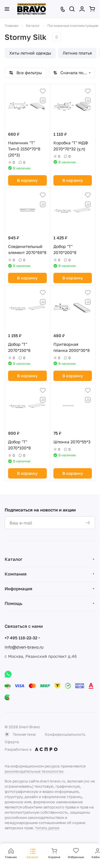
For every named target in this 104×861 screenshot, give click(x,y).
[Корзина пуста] (92, 9)
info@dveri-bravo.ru (24, 647)
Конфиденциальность (65, 734)
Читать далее (47, 827)
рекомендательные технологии (34, 771)
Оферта (12, 741)
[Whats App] (8, 674)
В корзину (27, 180)
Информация (18, 588)
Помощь (13, 603)
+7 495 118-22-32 (21, 637)
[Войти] (82, 9)
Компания (16, 573)
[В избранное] (43, 91)
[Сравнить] (43, 100)
